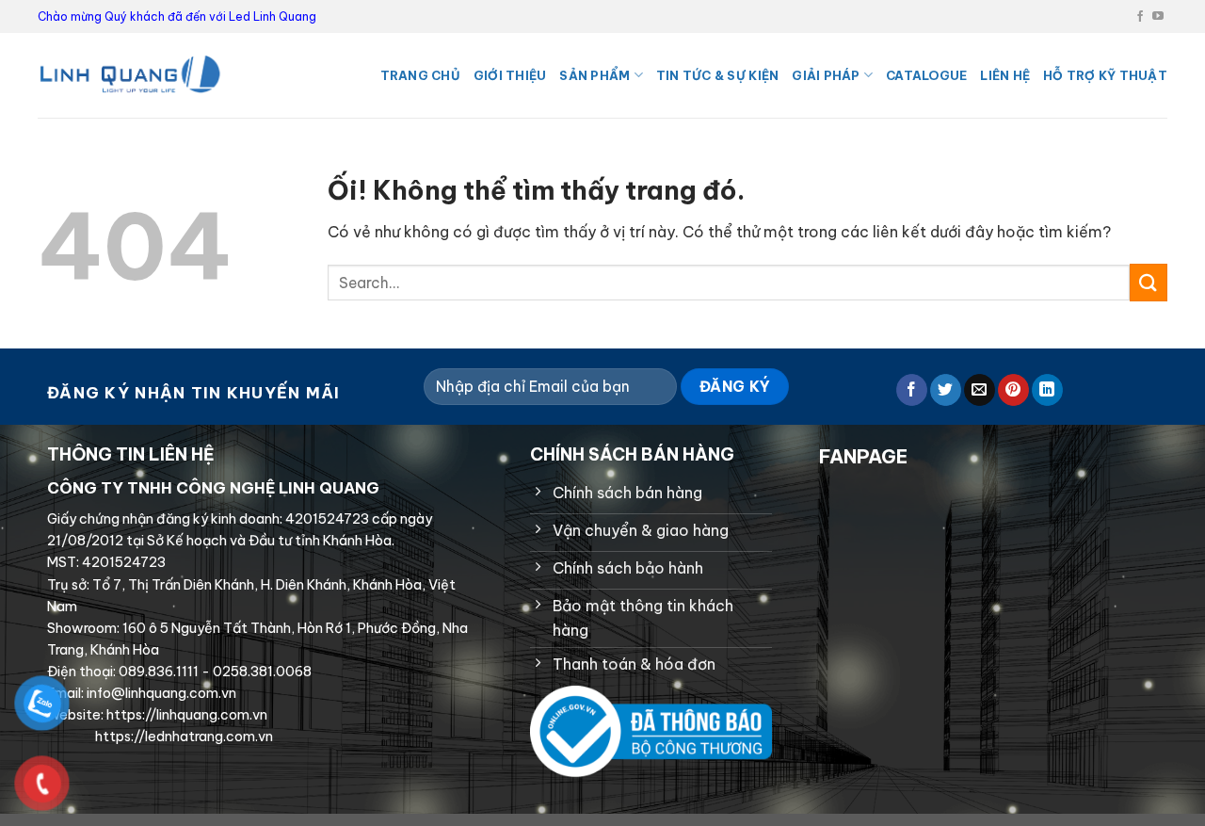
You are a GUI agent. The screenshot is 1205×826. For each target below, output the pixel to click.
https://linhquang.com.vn (185, 714)
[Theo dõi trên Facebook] (1140, 17)
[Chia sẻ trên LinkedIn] (1047, 390)
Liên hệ (1005, 75)
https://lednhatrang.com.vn (182, 736)
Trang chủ (420, 75)
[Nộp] (1148, 282)
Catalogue (926, 75)
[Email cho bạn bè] (979, 390)
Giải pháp (826, 75)
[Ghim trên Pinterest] (1013, 390)
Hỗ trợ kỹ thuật (1105, 75)
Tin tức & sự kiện (717, 75)
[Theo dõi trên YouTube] (1158, 17)
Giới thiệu (510, 75)
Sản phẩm (594, 75)
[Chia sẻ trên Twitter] (945, 390)
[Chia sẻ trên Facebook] (911, 390)
